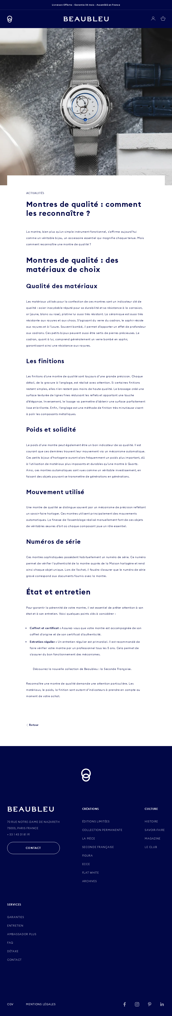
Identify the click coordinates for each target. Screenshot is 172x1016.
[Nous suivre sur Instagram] (137, 1004)
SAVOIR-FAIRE (155, 830)
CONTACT (33, 848)
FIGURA (87, 855)
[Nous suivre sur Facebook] (124, 1004)
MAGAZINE (153, 838)
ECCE (86, 864)
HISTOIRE (151, 821)
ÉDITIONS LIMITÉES (96, 821)
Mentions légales (41, 1004)
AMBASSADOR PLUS (22, 934)
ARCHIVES (89, 881)
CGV (10, 1004)
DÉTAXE (12, 951)
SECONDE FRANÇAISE (98, 847)
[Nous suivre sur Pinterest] (149, 1004)
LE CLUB (151, 847)
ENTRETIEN (15, 925)
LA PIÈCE (88, 838)
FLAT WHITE (90, 872)
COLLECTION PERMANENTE (102, 830)
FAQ (10, 942)
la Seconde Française (115, 669)
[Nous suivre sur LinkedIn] (162, 1004)
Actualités (35, 193)
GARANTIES (15, 917)
